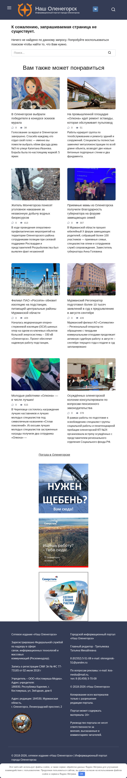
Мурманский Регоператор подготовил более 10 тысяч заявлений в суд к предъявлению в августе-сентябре (90, 307)
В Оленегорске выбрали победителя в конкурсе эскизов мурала (33, 118)
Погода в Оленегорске (54, 454)
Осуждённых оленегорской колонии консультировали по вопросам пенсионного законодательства (87, 402)
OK (81, 774)
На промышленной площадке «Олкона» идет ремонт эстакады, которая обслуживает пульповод (90, 118)
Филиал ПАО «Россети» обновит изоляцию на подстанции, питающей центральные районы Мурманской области (34, 307)
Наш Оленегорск (56, 9)
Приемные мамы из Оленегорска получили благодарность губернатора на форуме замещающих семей (90, 211)
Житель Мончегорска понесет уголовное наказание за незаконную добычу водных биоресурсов (31, 211)
